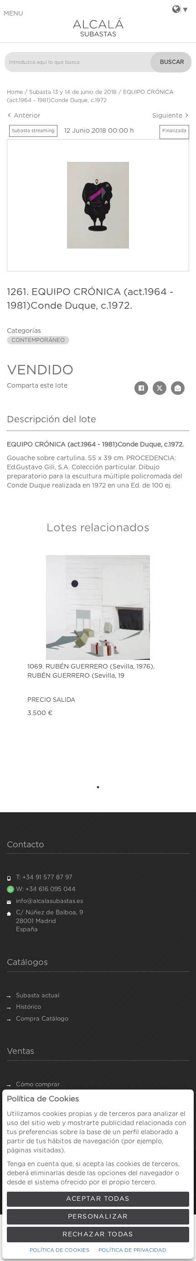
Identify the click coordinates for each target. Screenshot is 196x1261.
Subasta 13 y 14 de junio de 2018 (73, 92)
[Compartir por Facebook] (141, 388)
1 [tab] (98, 787)
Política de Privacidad (132, 1250)
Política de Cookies (59, 1250)
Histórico (28, 1007)
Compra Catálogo (42, 1019)
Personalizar (98, 1217)
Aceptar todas (97, 1199)
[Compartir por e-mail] (178, 388)
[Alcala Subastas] (98, 27)
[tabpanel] (98, 664)
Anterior (26, 116)
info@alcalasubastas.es (49, 901)
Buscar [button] (172, 62)
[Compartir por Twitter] (159, 388)
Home (15, 92)
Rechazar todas (98, 1234)
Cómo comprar (38, 1085)
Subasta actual (37, 996)
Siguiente (168, 116)
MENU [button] (13, 13)
